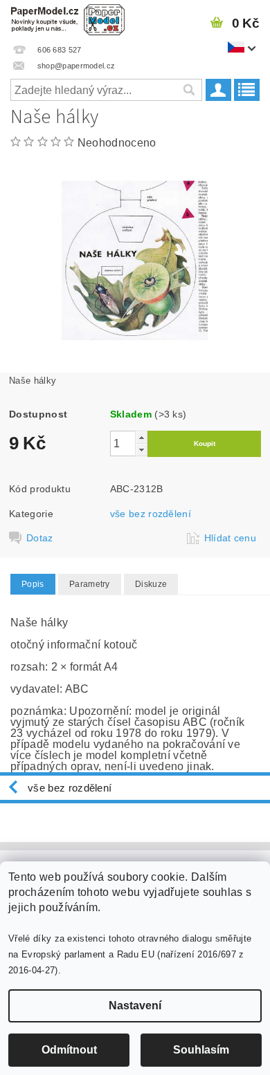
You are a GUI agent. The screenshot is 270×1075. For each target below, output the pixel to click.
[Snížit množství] (141, 449)
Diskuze (151, 584)
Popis (32, 584)
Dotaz (39, 537)
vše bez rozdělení (150, 513)
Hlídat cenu (230, 537)
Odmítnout (69, 1050)
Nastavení (135, 1005)
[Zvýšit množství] (141, 437)
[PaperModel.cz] (67, 18)
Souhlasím (201, 1050)
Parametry (89, 584)
